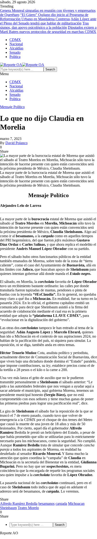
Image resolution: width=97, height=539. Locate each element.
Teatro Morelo (28, 508)
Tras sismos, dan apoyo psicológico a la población (44, 25)
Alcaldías (16, 48)
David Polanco (16, 143)
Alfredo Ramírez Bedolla (18, 504)
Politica (14, 57)
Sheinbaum (8, 508)
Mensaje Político (12, 107)
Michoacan (76, 504)
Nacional (16, 44)
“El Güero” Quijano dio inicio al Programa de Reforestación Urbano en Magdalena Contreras (44, 17)
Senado (14, 52)
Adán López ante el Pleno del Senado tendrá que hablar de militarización (48, 21)
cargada (61, 504)
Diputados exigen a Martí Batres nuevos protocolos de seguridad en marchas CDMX (48, 29)
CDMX (15, 40)
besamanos (46, 504)
